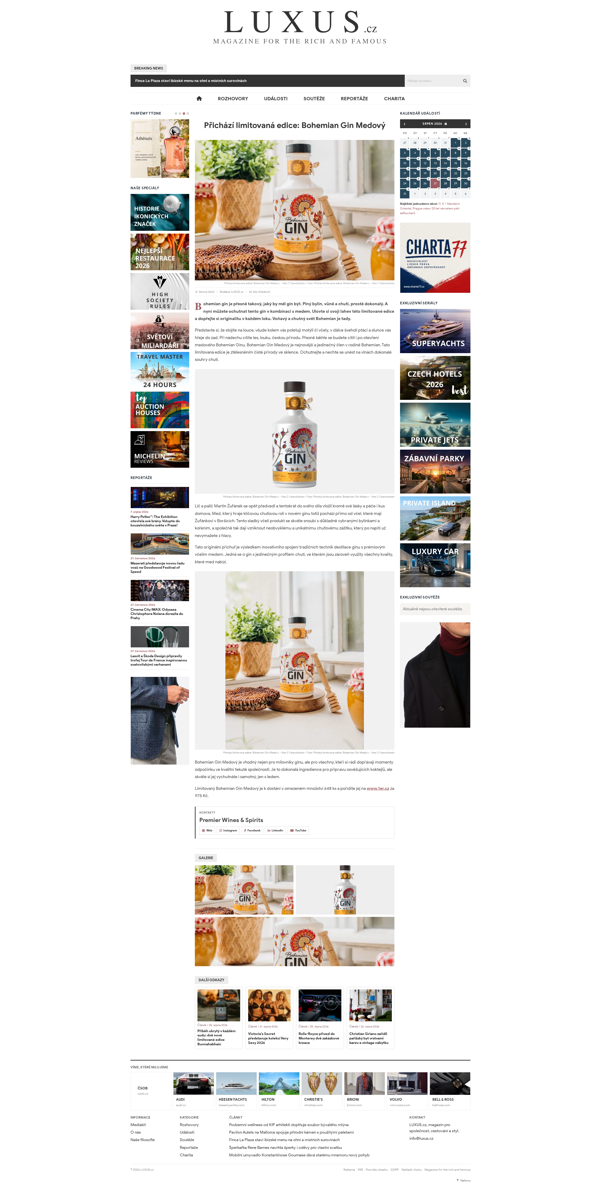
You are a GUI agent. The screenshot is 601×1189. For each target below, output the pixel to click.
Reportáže (354, 99)
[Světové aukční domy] (160, 410)
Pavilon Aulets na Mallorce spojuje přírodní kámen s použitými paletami (291, 1132)
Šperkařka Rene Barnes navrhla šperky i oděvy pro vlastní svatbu (285, 1147)
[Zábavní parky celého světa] (435, 472)
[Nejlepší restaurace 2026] (160, 252)
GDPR (394, 1170)
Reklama (349, 1170)
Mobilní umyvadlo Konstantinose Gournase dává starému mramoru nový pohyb (299, 1155)
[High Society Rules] (160, 291)
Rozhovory (233, 99)
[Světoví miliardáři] (160, 331)
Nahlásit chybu (411, 1170)
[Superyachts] (435, 331)
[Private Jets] (435, 425)
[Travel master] (160, 370)
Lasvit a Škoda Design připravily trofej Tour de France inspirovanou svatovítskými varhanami (159, 660)
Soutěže (314, 99)
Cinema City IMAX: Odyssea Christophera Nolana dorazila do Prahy (157, 613)
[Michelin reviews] (160, 449)
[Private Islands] (435, 518)
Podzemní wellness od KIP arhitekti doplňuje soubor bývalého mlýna (289, 1124)
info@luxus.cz (421, 1138)
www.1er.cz (378, 788)
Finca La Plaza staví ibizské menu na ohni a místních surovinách (284, 1139)
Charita (394, 99)
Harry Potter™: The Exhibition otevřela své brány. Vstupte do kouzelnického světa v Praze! (155, 521)
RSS (360, 1170)
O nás (136, 1132)
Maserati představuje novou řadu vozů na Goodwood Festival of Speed (158, 567)
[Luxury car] (435, 565)
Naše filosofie (143, 1139)
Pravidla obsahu (377, 1170)
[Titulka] (199, 98)
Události (276, 99)
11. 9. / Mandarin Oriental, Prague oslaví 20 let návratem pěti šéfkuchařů (430, 208)
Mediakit (138, 1124)
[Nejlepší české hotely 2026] (435, 378)
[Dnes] (446, 124)
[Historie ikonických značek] (160, 212)
